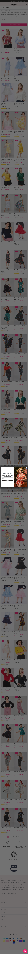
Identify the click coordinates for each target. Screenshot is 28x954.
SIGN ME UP (7, 480)
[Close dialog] (26, 468)
